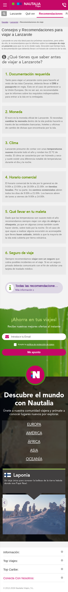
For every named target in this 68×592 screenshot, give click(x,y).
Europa (34, 424)
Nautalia (5, 22)
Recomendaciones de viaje (31, 22)
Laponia (21, 475)
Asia (34, 450)
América (34, 433)
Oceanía (34, 459)
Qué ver (30, 13)
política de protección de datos (40, 344)
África (34, 442)
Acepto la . (36, 344)
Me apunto (34, 352)
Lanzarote (14, 22)
